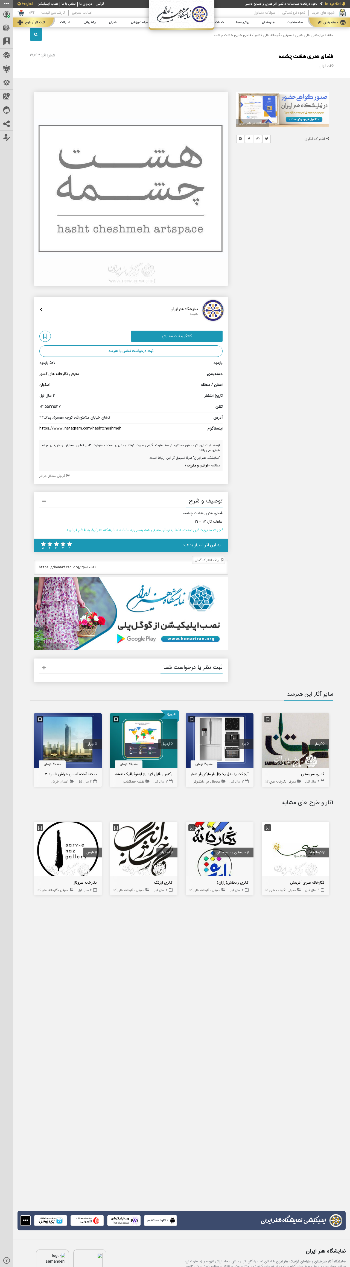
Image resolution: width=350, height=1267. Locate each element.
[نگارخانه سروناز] (68, 850)
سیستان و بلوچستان (231, 852)
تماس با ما (69, 3)
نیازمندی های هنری (309, 35)
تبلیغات (65, 22)
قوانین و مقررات (197, 465)
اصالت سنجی (82, 13)
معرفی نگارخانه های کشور (273, 35)
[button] (131, 501)
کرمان (318, 744)
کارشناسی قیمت (53, 13)
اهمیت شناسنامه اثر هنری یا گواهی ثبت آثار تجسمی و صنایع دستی (271, 3)
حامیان (113, 22)
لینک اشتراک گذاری (207, 560)
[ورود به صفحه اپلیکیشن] (25, 1220)
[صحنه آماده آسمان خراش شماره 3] (68, 742)
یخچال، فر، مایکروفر (207, 781)
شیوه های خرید (323, 13)
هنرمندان (268, 22)
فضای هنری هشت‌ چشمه (306, 56)
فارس (90, 852)
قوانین (100, 3)
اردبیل (165, 744)
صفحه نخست (295, 22)
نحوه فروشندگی (293, 13)
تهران (90, 744)
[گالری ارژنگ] (144, 850)
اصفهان (325, 66)
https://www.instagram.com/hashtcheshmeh (80, 428)
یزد (244, 744)
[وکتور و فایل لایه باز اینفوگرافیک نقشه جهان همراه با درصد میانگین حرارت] (144, 742)
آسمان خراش (59, 781)
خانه (330, 35)
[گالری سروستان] (295, 742)
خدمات (219, 22)
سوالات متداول (264, 13)
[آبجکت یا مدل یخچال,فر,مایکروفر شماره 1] (219, 742)
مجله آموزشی (139, 22)
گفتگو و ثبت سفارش (177, 336)
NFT (31, 13)
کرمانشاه (316, 852)
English (28, 4)
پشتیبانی (90, 22)
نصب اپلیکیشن (48, 3)
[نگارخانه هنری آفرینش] (295, 850)
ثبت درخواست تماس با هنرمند (131, 351)
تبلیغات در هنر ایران (252, 122)
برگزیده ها (242, 22)
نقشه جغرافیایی (133, 781)
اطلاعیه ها (333, 4)
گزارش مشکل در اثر (52, 475)
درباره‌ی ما (85, 3)
